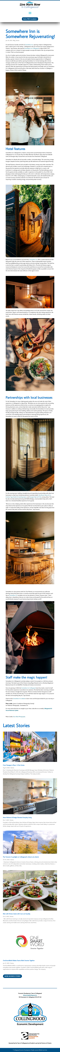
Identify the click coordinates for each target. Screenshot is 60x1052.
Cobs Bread (41, 495)
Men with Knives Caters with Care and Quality (16, 914)
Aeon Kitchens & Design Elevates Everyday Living (17, 817)
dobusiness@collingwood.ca (30, 995)
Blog (14, 40)
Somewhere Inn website (19, 698)
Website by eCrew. (43, 1050)
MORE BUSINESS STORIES (12, 976)
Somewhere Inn (29, 44)
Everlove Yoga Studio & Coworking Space (16, 497)
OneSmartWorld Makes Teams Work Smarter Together (19, 960)
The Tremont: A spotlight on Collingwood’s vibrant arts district (21, 857)
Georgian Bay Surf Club (35, 497)
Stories (17, 40)
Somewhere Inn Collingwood (31, 48)
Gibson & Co (47, 495)
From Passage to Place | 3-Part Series (13, 765)
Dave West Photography (19, 716)
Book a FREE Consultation (30, 19)
